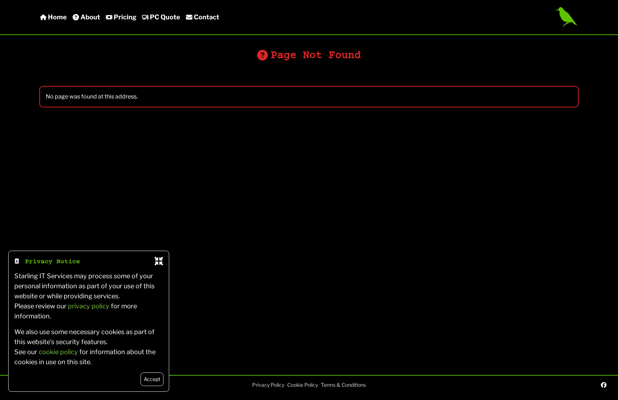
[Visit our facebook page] (604, 385)
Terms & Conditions (343, 385)
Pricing (125, 17)
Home (57, 17)
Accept (152, 379)
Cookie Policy (302, 385)
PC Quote (165, 17)
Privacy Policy (268, 385)
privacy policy (88, 306)
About (90, 17)
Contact (206, 17)
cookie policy (58, 352)
